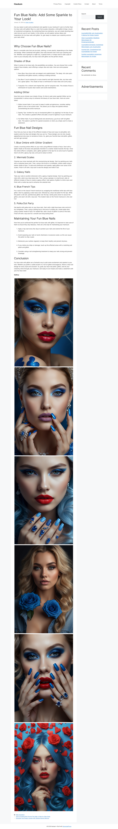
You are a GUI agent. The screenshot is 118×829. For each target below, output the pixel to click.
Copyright (67, 4)
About (94, 4)
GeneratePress (67, 826)
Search (83, 14)
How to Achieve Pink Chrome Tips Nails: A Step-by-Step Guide (33, 816)
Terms (100, 4)
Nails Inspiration (20, 814)
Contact (87, 4)
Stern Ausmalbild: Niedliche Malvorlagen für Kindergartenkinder (90, 40)
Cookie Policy (77, 4)
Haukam (18, 4)
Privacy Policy (57, 4)
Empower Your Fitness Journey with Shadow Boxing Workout (32, 818)
